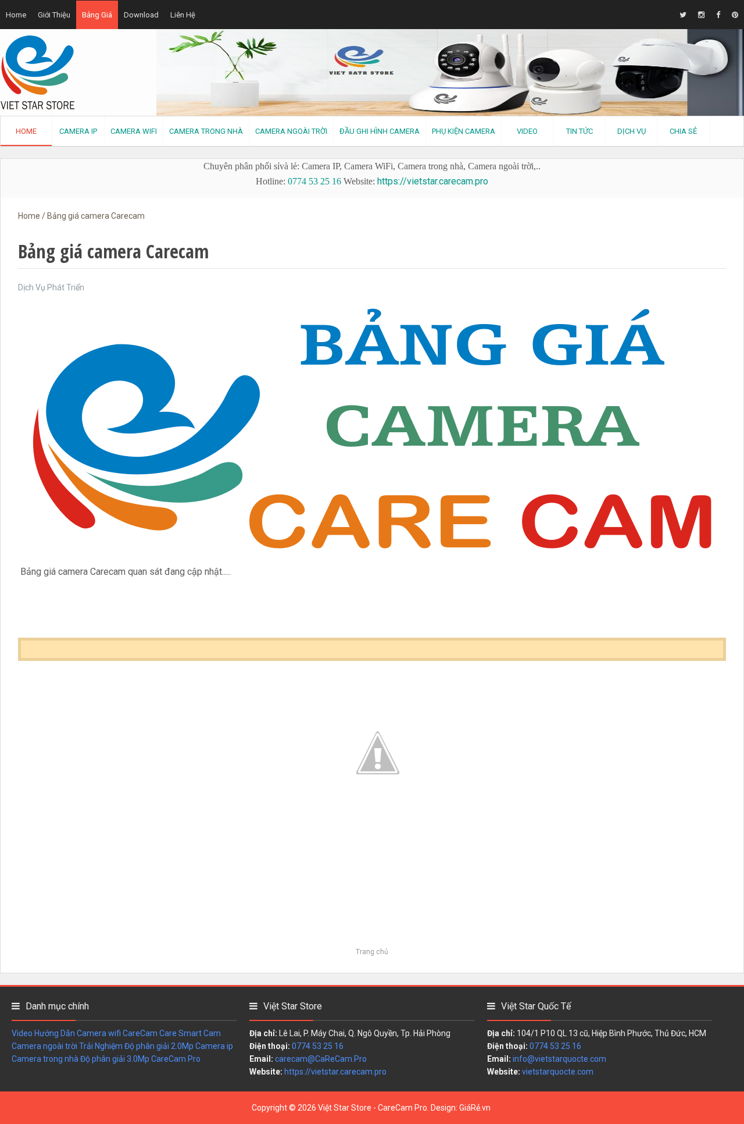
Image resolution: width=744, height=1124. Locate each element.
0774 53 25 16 (314, 181)
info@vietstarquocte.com (559, 1058)
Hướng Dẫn (54, 1033)
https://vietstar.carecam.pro (432, 181)
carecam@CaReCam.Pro (321, 1058)
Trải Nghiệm (101, 1046)
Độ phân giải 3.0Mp (114, 1058)
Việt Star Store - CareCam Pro (372, 1107)
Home (16, 14)
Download (141, 14)
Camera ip (214, 1046)
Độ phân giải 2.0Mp (159, 1046)
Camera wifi (99, 1033)
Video (22, 1033)
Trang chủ (372, 952)
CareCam (140, 1033)
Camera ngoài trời (44, 1046)
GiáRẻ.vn (475, 1107)
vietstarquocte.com (557, 1071)
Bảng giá (97, 14)
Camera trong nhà (45, 1058)
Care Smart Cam (190, 1033)
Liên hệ (182, 14)
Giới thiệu (54, 14)
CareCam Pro (176, 1058)
